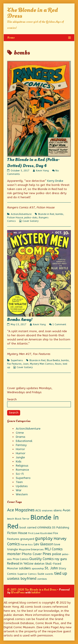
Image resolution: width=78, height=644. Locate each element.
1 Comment (59, 324)
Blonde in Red (46, 214)
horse (24, 544)
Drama (20, 437)
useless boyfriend (21, 578)
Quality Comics (41, 559)
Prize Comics (20, 559)
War (18, 490)
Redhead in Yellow (20, 563)
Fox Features (14, 363)
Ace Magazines (20, 510)
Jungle (20, 457)
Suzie (40, 573)
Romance (22, 470)
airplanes (47, 510)
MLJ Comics (54, 549)
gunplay (44, 538)
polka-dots (30, 217)
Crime (20, 433)
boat (23, 527)
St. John (51, 568)
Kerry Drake (55, 181)
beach (10, 518)
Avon (66, 510)
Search (12, 399)
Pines (47, 554)
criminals (44, 527)
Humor (20, 453)
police (56, 554)
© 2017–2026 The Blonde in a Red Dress (32, 590)
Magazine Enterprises (31, 549)
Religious (22, 465)
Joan (26, 363)
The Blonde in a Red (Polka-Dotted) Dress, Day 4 (33, 163)
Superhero (17, 360)
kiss (30, 544)
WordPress (18, 592)
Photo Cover (32, 554)
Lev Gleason (43, 544)
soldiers (25, 568)
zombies (42, 579)
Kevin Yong (42, 170)
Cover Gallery (31, 221)
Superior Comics (27, 574)
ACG (38, 510)
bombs (59, 214)
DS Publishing (60, 527)
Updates (22, 486)
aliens (58, 510)
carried (31, 527)
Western (22, 494)
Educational (24, 441)
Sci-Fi (20, 474)
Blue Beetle (53, 360)
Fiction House (15, 217)
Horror (20, 449)
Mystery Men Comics (42, 363)
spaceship (38, 568)
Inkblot (35, 592)
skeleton (39, 563)
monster (14, 554)
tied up (60, 573)
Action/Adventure (21, 214)
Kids (18, 461)
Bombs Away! (19, 320)
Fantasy (21, 445)
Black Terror (22, 518)
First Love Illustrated (40, 533)
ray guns (61, 559)
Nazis (58, 363)
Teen (19, 482)
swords (49, 574)
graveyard (27, 539)
